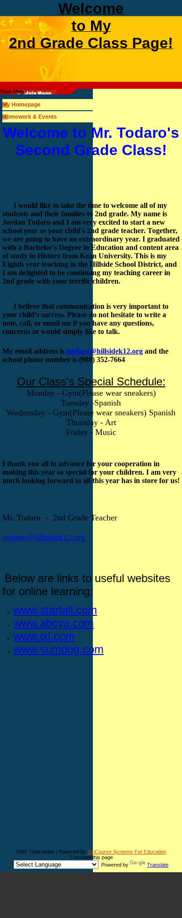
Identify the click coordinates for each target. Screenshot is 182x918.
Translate (157, 865)
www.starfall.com (55, 610)
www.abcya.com (54, 623)
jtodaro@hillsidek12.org (104, 351)
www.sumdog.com (59, 649)
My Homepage (21, 104)
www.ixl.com (44, 636)
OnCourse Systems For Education (127, 851)
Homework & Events (29, 117)
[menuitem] (91, 104)
